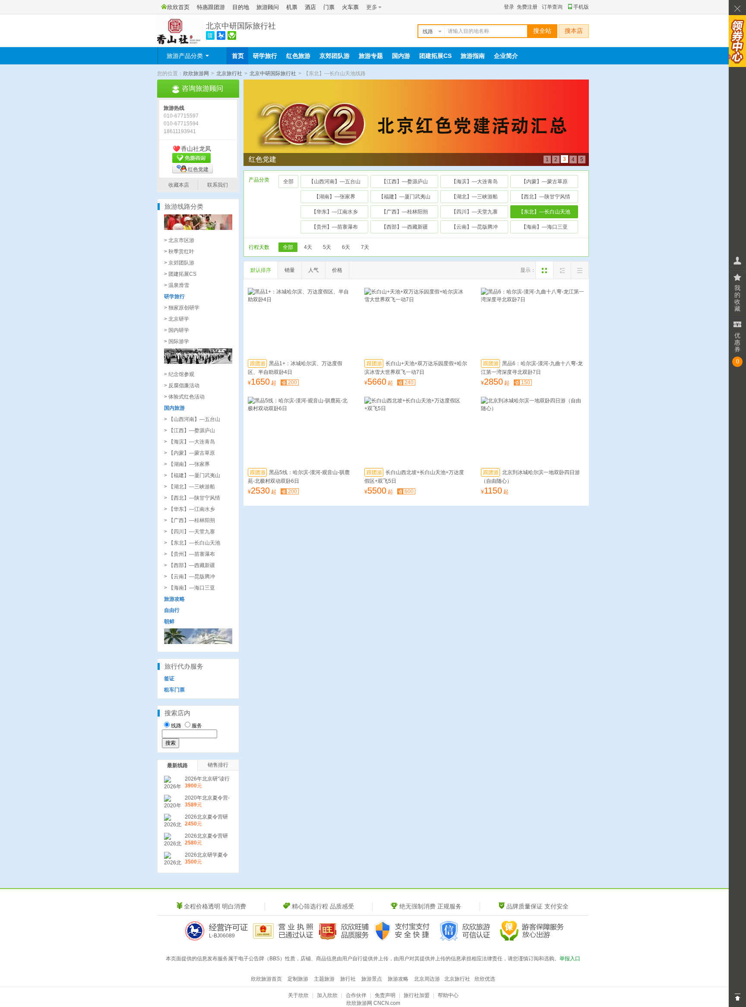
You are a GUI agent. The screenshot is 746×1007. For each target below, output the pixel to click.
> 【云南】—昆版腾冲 (189, 577)
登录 (509, 7)
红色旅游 (298, 55)
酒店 (310, 7)
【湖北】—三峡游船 (474, 197)
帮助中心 (448, 995)
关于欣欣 (298, 995)
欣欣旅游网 (196, 73)
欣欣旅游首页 (266, 979)
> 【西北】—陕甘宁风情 (192, 498)
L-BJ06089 (222, 936)
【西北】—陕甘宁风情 (544, 197)
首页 (238, 55)
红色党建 (198, 169)
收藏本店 (178, 185)
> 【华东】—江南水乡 (189, 509)
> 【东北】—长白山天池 (192, 543)
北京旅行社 (229, 73)
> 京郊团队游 (179, 263)
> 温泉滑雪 (176, 285)
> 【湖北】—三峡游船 (189, 487)
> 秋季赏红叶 (179, 252)
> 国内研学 (176, 330)
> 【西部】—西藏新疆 (189, 565)
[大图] (544, 270)
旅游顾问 (267, 7)
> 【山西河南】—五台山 (192, 419)
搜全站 (542, 31)
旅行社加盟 (417, 995)
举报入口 (570, 959)
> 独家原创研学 (181, 308)
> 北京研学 (176, 319)
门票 (329, 7)
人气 (313, 270)
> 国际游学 (176, 341)
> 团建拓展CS (180, 274)
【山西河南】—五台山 (334, 181)
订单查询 (552, 7)
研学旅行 (265, 55)
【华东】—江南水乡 (334, 212)
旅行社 (348, 979)
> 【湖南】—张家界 (187, 464)
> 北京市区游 (179, 240)
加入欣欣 (327, 995)
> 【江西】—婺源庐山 (189, 430)
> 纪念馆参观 (179, 374)
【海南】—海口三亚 (544, 227)
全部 (288, 181)
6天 (346, 247)
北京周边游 (427, 979)
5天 (327, 247)
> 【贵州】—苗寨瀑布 (189, 554)
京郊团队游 (334, 55)
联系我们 (217, 185)
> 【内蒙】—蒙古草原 (189, 453)
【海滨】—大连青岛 (474, 181)
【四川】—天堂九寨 (474, 212)
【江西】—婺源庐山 (404, 181)
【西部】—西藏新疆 (404, 227)
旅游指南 (473, 55)
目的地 (240, 7)
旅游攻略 (398, 979)
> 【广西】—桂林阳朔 (189, 520)
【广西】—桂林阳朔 (404, 212)
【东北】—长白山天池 (544, 212)
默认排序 (260, 270)
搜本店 (574, 31)
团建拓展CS (435, 55)
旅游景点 (371, 979)
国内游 (401, 55)
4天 (308, 247)
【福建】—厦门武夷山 (404, 197)
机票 (291, 7)
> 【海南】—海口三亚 (189, 588)
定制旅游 (298, 979)
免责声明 (385, 995)
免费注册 (527, 7)
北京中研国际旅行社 (241, 26)
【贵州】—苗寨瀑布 (334, 227)
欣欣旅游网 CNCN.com (373, 1003)
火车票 (350, 7)
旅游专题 (371, 55)
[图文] (562, 270)
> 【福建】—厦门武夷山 (192, 475)
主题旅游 (324, 979)
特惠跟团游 (211, 7)
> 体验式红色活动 (184, 397)
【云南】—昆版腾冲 (474, 227)
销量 (289, 270)
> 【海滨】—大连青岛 (189, 442)
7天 (365, 247)
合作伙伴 (356, 995)
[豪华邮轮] (198, 642)
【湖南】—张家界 (334, 197)
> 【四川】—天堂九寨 (189, 532)
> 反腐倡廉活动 (181, 385)
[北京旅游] (198, 228)
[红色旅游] (198, 362)
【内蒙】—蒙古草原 (544, 181)
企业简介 (506, 55)
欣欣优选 (484, 979)
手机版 (581, 7)
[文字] (580, 270)
